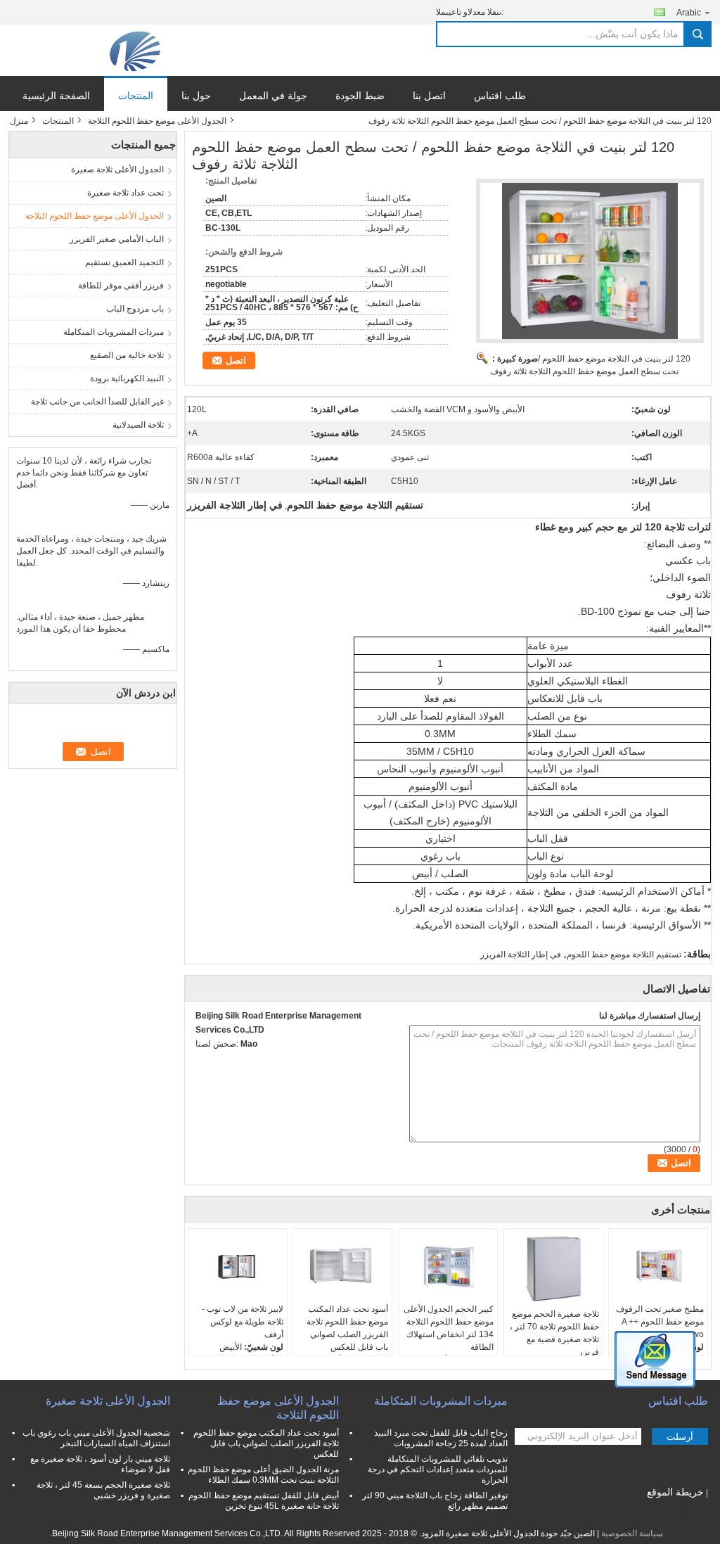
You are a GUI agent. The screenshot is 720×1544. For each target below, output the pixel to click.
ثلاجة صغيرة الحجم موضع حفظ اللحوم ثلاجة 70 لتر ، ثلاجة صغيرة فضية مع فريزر (554, 1333)
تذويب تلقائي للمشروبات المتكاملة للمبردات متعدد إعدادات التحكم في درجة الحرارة (438, 1469)
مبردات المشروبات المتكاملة (113, 332)
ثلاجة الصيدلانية (138, 425)
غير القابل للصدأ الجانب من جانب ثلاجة (97, 402)
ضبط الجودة (360, 95)
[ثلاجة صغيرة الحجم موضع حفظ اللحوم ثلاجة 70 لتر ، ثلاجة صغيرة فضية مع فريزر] (553, 1270)
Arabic (688, 13)
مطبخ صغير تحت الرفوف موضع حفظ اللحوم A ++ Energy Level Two (660, 1321)
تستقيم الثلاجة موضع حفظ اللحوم (624, 954)
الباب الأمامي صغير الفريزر (117, 239)
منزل (19, 121)
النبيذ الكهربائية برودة (127, 378)
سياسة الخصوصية (632, 1533)
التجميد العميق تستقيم (124, 262)
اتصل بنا (429, 95)
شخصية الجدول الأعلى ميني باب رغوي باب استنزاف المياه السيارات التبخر (96, 1438)
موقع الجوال (678, 1509)
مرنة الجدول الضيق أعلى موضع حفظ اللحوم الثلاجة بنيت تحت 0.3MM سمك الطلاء (263, 1475)
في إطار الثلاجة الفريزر (520, 954)
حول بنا (196, 95)
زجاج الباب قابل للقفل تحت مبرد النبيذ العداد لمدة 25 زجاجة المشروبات (441, 1438)
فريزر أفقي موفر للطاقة (121, 286)
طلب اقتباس (500, 95)
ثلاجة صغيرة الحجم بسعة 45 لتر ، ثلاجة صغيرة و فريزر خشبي (103, 1490)
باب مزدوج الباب (135, 309)
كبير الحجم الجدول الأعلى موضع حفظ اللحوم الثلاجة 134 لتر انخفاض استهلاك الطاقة (449, 1328)
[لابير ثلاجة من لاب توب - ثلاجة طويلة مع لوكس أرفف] (237, 1267)
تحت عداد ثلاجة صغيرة (125, 193)
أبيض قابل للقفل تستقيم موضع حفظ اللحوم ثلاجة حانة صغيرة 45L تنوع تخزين (263, 1501)
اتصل (236, 360)
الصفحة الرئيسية (56, 95)
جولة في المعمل (273, 95)
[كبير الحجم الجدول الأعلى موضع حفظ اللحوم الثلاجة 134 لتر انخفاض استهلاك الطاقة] (448, 1267)
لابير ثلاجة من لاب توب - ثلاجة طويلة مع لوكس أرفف (242, 1321)
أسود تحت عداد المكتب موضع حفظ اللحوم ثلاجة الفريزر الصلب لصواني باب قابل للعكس (347, 1328)
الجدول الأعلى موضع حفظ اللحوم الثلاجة (157, 121)
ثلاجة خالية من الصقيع (127, 355)
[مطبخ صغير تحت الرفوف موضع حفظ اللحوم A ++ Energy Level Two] (658, 1267)
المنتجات (135, 95)
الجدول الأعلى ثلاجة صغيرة (117, 169)
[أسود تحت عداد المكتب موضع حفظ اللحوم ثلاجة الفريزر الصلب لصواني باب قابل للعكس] (342, 1267)
